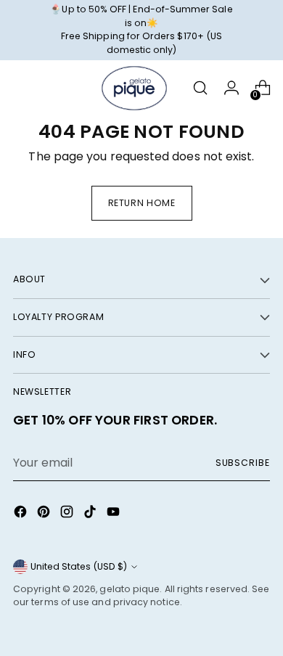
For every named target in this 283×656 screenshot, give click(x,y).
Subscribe (243, 462)
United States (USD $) (78, 566)
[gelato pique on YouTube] (114, 514)
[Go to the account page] (231, 88)
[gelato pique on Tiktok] (91, 514)
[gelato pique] (134, 88)
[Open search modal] (200, 88)
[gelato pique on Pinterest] (45, 514)
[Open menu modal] (21, 88)
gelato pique (129, 589)
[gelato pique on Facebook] (21, 514)
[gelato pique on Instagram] (68, 514)
